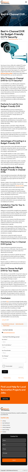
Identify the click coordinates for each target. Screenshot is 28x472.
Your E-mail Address (7, 345)
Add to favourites (19, 324)
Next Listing (21, 377)
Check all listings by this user (8, 324)
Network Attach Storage (13, 39)
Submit (4, 371)
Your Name (5, 339)
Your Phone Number (6, 350)
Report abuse (6, 325)
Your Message (5, 356)
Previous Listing (7, 377)
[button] (26, 2)
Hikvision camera (19, 185)
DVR (7, 301)
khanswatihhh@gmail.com (9, 332)
